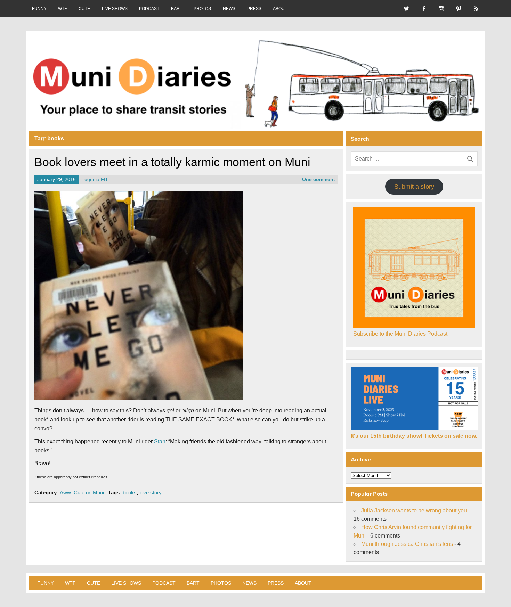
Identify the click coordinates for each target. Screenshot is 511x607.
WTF (62, 8)
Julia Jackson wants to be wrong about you (414, 511)
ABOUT (280, 8)
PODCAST (149, 8)
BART (176, 8)
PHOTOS (202, 8)
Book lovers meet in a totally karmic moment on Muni (172, 162)
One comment (318, 179)
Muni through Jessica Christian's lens (407, 544)
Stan (159, 441)
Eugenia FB (94, 179)
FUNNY (39, 8)
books (130, 492)
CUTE (84, 8)
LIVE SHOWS (115, 8)
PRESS (254, 8)
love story (150, 492)
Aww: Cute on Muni (82, 492)
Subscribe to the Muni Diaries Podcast (400, 334)
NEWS (229, 8)
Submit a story (414, 186)
